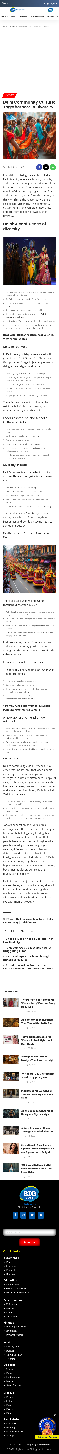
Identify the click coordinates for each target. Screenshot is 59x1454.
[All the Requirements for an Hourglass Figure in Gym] (11, 1115)
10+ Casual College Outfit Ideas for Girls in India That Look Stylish (36, 1168)
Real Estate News (15, 1431)
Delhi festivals (29, 922)
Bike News (11, 1262)
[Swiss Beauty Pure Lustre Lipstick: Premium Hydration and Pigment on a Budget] (11, 1149)
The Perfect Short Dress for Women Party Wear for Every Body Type (38, 1003)
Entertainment (13, 1300)
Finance (9, 1322)
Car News (11, 1266)
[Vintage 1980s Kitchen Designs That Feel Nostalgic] (11, 1061)
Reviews (10, 1274)
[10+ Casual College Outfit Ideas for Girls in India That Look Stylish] (11, 1169)
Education (10, 1280)
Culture (9, 95)
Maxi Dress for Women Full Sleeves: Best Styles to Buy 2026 (37, 1094)
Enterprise (11, 1423)
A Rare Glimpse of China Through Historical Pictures (26, 958)
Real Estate (11, 1419)
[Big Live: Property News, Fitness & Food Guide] (17, 9)
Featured (10, 1270)
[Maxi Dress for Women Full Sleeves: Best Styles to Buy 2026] (11, 1095)
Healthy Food (13, 1346)
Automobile (11, 1258)
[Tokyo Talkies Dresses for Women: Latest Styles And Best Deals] (11, 1041)
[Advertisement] (29, 60)
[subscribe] (41, 1215)
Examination (12, 1284)
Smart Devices (13, 1385)
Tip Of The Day (14, 1354)
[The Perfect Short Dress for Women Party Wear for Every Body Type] (11, 1004)
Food (7, 1342)
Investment (11, 1330)
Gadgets (10, 1364)
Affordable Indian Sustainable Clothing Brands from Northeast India (28, 967)
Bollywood (11, 1304)
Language (49, 3)
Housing (10, 1427)
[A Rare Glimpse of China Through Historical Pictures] (11, 1132)
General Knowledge (16, 1288)
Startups (10, 1435)
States (6, 3)
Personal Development (17, 1292)
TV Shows (11, 1316)
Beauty (9, 1397)
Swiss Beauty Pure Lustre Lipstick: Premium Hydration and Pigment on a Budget (37, 1149)
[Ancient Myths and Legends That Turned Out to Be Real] (11, 1024)
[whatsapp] (53, 167)
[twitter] (46, 167)
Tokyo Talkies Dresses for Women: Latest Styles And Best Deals (36, 1040)
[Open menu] (5, 9)
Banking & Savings (16, 1326)
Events (9, 1405)
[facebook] (39, 167)
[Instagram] (23, 1215)
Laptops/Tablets (14, 1377)
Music (9, 1312)
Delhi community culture (30, 919)
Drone (9, 1373)
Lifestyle (9, 1393)
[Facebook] (15, 1215)
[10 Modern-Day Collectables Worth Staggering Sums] (11, 1078)
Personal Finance (14, 1335)
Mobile (9, 1381)
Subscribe (29, 1242)
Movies (10, 1308)
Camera (10, 1369)
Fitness (9, 1413)
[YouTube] (32, 1215)
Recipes (10, 1350)
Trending (10, 1358)
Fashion (10, 1409)
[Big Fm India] (50, 10)
